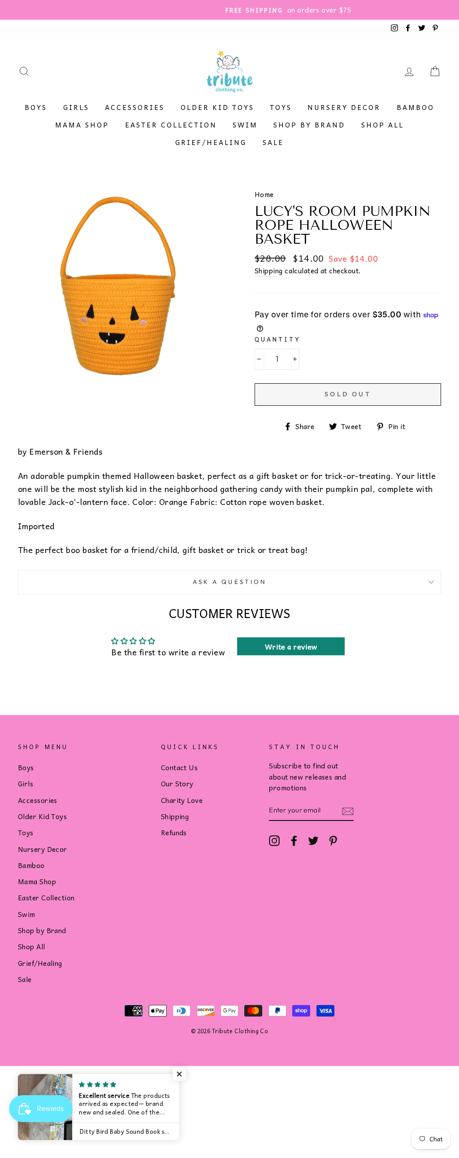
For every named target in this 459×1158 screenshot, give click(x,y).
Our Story (177, 783)
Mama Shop (82, 124)
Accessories (135, 107)
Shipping (269, 270)
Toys (281, 107)
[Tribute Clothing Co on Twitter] (313, 840)
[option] (229, 9)
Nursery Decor (344, 107)
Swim (245, 124)
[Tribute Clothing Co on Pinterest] (333, 840)
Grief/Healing (211, 142)
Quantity (278, 339)
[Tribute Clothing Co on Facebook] (294, 840)
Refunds (174, 832)
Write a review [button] (291, 646)
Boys (36, 107)
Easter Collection (171, 124)
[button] (179, 1074)
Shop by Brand (309, 124)
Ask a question (229, 582)
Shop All (382, 124)
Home (264, 194)
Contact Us (179, 767)
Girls (76, 107)
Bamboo (415, 107)
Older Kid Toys (217, 107)
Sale (273, 142)
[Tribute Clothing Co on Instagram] (274, 840)
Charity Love (182, 800)
